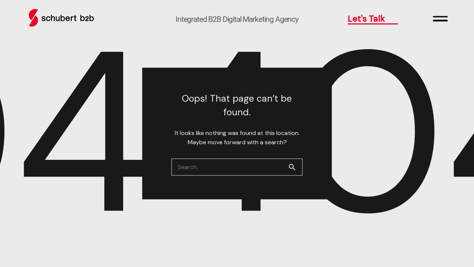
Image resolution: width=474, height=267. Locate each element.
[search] (295, 167)
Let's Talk (366, 18)
